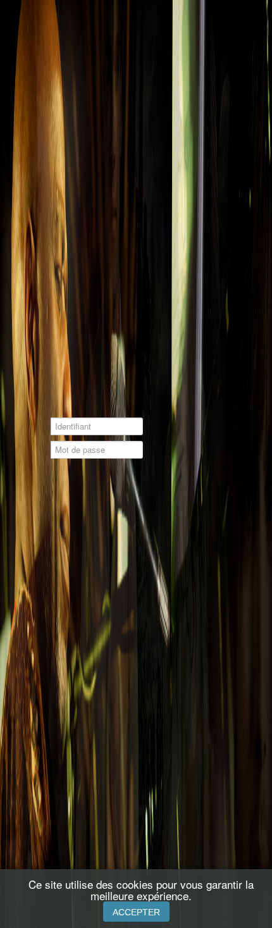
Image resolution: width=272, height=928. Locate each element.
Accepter (136, 912)
